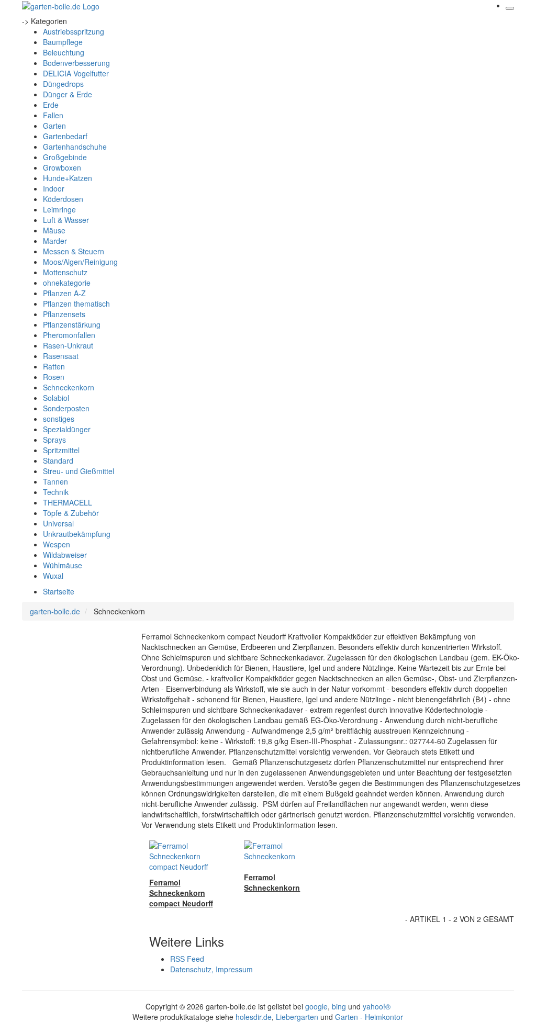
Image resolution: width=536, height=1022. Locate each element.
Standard (58, 460)
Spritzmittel (61, 450)
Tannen (55, 481)
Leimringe (59, 209)
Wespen (56, 544)
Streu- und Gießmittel (78, 471)
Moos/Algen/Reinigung (80, 261)
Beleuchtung (63, 52)
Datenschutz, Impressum (211, 969)
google (316, 1006)
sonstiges (58, 418)
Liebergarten (297, 1017)
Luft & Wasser (66, 220)
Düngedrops (63, 83)
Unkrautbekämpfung (76, 534)
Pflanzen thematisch (76, 303)
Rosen (53, 377)
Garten (54, 125)
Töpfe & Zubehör (71, 513)
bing (339, 1006)
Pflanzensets (64, 314)
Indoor (53, 188)
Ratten (54, 366)
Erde (51, 104)
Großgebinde (65, 157)
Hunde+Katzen (67, 178)
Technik (56, 492)
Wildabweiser (65, 554)
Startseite (58, 591)
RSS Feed (187, 958)
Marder (55, 240)
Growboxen (62, 167)
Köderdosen (63, 199)
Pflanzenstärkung (71, 324)
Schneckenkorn (68, 387)
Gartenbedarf (65, 136)
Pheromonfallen (69, 335)
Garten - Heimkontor (369, 1017)
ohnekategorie (67, 282)
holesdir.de (254, 1017)
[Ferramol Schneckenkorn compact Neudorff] (189, 855)
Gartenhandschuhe (75, 146)
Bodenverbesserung (76, 63)
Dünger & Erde (67, 94)
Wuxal (53, 575)
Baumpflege (63, 42)
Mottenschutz (65, 272)
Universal (58, 523)
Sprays (54, 439)
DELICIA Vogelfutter (76, 73)
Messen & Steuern (73, 251)
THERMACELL (67, 502)
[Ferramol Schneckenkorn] (283, 850)
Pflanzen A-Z (64, 293)
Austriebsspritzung (73, 31)
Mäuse (54, 230)
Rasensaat (61, 356)
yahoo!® (376, 1006)
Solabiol (56, 397)
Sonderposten (66, 408)
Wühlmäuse (62, 565)
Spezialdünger (67, 429)
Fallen (53, 115)
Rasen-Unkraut (68, 345)
